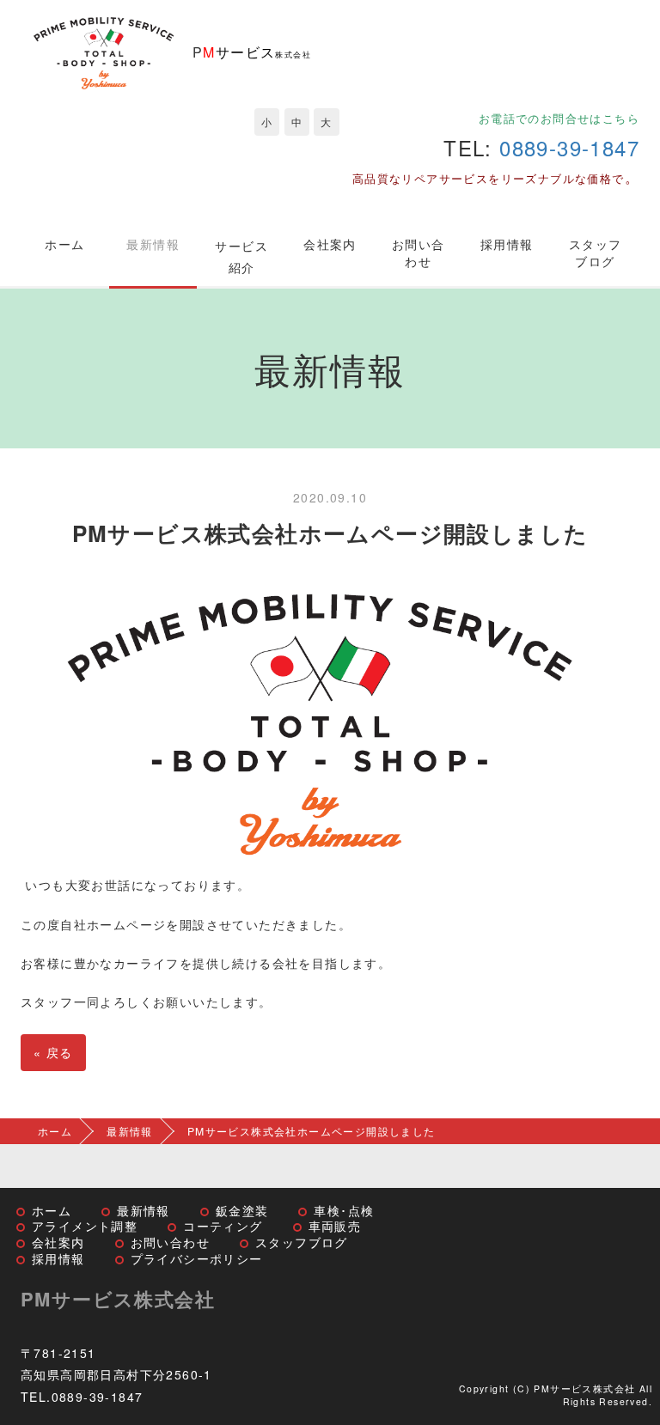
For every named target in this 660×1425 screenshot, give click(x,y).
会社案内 (330, 244)
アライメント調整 (85, 1225)
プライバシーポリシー (197, 1258)
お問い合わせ (418, 252)
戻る (53, 1052)
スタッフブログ (595, 252)
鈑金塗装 (242, 1210)
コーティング (222, 1225)
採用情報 (507, 244)
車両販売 (335, 1225)
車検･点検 (344, 1210)
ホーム (64, 244)
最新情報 (153, 244)
